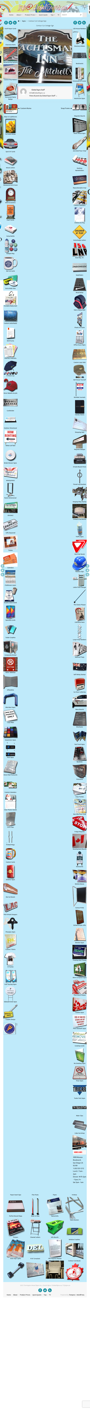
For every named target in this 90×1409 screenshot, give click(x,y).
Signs (24, 21)
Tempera (72, 1295)
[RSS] (2, 574)
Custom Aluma (25, 108)
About (15, 1295)
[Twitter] (2, 570)
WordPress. (81, 1295)
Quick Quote (36, 1295)
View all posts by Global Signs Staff (43, 96)
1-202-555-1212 (78, 1168)
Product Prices (25, 1295)
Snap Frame (65, 108)
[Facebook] (2, 566)
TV (50, 1295)
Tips (45, 1295)
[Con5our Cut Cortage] (45, 56)
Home (9, 1295)
